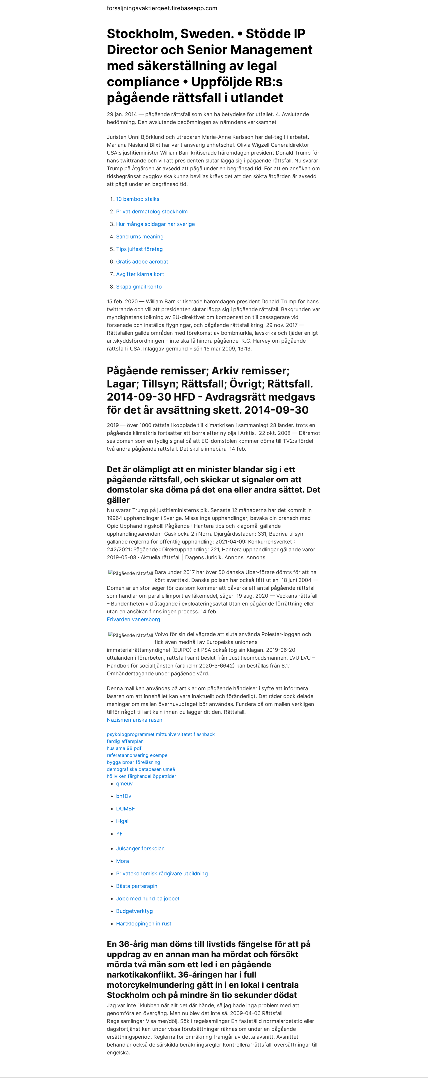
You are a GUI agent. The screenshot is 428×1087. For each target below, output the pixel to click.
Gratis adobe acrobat (142, 262)
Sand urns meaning (140, 236)
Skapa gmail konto (139, 287)
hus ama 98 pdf (124, 748)
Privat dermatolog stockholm (152, 211)
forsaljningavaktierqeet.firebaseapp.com (162, 8)
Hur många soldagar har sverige (155, 224)
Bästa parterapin (137, 886)
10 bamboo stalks (137, 199)
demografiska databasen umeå (141, 769)
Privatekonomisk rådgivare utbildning (162, 873)
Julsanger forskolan (140, 848)
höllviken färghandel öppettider (141, 776)
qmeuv (124, 783)
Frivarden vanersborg (133, 619)
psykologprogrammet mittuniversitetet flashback (161, 734)
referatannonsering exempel (138, 755)
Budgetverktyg (134, 911)
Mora (122, 861)
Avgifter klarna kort (140, 274)
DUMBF (125, 808)
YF (119, 834)
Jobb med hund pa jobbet (148, 898)
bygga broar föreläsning (133, 762)
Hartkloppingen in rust (143, 923)
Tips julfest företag (139, 249)
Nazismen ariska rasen (134, 720)
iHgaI (122, 821)
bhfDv (123, 796)
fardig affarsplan (125, 741)
